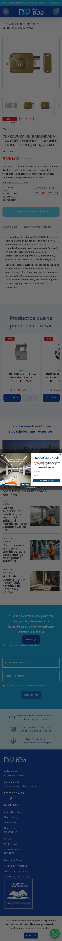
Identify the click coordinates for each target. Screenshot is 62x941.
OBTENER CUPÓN (46, 480)
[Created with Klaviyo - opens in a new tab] (31, 487)
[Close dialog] (60, 454)
